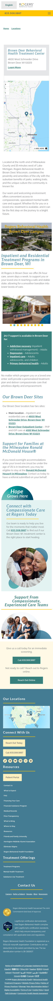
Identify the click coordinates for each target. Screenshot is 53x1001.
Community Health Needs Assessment (32, 993)
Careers (9, 894)
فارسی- (35, 973)
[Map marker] (26, 114)
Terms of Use (26, 990)
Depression (16, 353)
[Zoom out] (7, 89)
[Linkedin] (10, 761)
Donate (29, 894)
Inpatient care (17, 356)
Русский (16, 973)
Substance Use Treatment (13, 877)
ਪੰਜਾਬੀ (37, 976)
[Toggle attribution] (46, 148)
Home (6, 28)
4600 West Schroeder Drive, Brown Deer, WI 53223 (27, 420)
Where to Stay (9, 826)
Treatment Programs (11, 867)
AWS (37, 148)
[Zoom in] (7, 84)
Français (30, 976)
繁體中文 (15, 969)
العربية (23, 973)
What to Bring (9, 821)
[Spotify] (31, 761)
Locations (15, 28)
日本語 (23, 976)
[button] (11, 325)
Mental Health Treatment (13, 872)
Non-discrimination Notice (37, 986)
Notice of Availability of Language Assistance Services (26, 966)
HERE (42, 148)
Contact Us (8, 785)
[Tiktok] (5, 761)
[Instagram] (26, 761)
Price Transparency (11, 816)
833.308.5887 (13, 13)
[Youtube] (15, 761)
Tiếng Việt (24, 969)
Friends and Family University (15, 836)
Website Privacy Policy (31, 983)
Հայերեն (43, 973)
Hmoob (17, 976)
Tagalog (32, 969)
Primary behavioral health (24, 363)
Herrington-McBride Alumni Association (19, 842)
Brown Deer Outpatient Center (25, 427)
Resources (8, 831)
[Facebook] (20, 761)
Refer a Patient (19, 894)
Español (8, 969)
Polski (29, 973)
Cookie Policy (38, 990)
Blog (35, 894)
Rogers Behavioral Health (22, 980)
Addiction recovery (20, 346)
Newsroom (43, 894)
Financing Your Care (12, 801)
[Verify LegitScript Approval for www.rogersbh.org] (7, 931)
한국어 (39, 969)
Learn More (14, 67)
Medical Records (10, 811)
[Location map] (26, 717)
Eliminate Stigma (10, 847)
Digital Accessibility (12, 990)
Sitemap (22, 986)
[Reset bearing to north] (7, 93)
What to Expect (10, 791)
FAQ (5, 796)
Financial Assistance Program (15, 806)
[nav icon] (49, 13)
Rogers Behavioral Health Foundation (19, 852)
